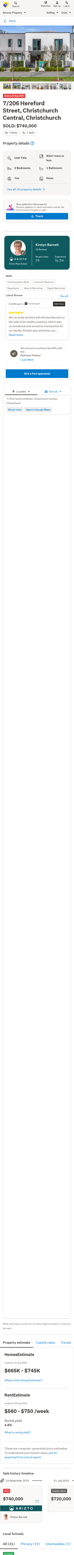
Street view (15, 409)
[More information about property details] (32, 143)
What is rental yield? (17, 1432)
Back (12, 21)
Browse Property (13, 12)
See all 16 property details (24, 189)
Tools (64, 12)
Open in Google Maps (38, 409)
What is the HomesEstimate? (23, 1380)
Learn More (27, 359)
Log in (67, 5)
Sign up (57, 5)
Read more (16, 335)
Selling (51, 12)
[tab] (21, 391)
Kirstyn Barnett (18, 1517)
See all (64, 296)
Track (39, 216)
